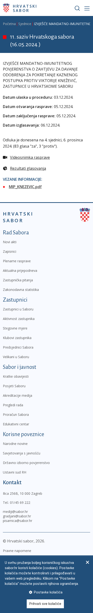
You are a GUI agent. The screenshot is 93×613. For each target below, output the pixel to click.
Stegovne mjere (15, 328)
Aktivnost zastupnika (19, 318)
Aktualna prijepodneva (20, 270)
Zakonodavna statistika (21, 289)
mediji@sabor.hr (15, 511)
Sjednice (24, 23)
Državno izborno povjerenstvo (26, 462)
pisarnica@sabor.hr (17, 520)
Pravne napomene (17, 550)
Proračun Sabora (16, 414)
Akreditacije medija (17, 395)
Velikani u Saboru (16, 357)
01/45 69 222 (20, 502)
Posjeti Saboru (14, 386)
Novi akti (9, 242)
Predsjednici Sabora (18, 347)
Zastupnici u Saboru (18, 309)
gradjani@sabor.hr (17, 516)
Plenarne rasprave (17, 261)
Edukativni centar (16, 424)
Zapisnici (9, 251)
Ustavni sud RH (14, 472)
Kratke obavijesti (16, 376)
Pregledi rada (13, 405)
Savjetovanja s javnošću (21, 453)
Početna (9, 23)
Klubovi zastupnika (17, 337)
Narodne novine (15, 443)
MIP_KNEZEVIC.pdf (25, 186)
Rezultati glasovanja (28, 168)
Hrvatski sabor (25, 8)
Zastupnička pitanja (18, 280)
